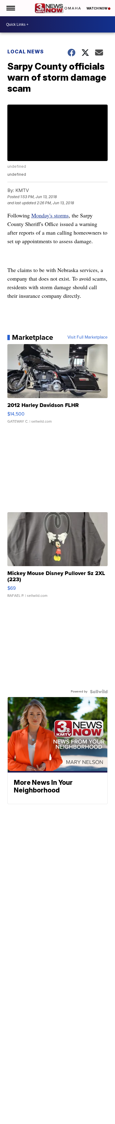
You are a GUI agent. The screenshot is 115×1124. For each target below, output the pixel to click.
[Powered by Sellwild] (99, 691)
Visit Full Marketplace (87, 337)
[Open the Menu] (10, 8)
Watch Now (97, 8)
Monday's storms (50, 215)
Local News (25, 51)
